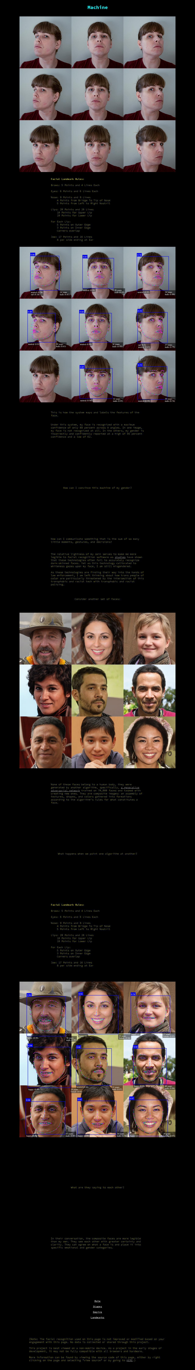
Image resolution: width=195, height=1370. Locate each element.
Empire (97, 1311)
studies (120, 557)
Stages (97, 1306)
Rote (97, 1301)
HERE (130, 1360)
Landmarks (97, 1317)
